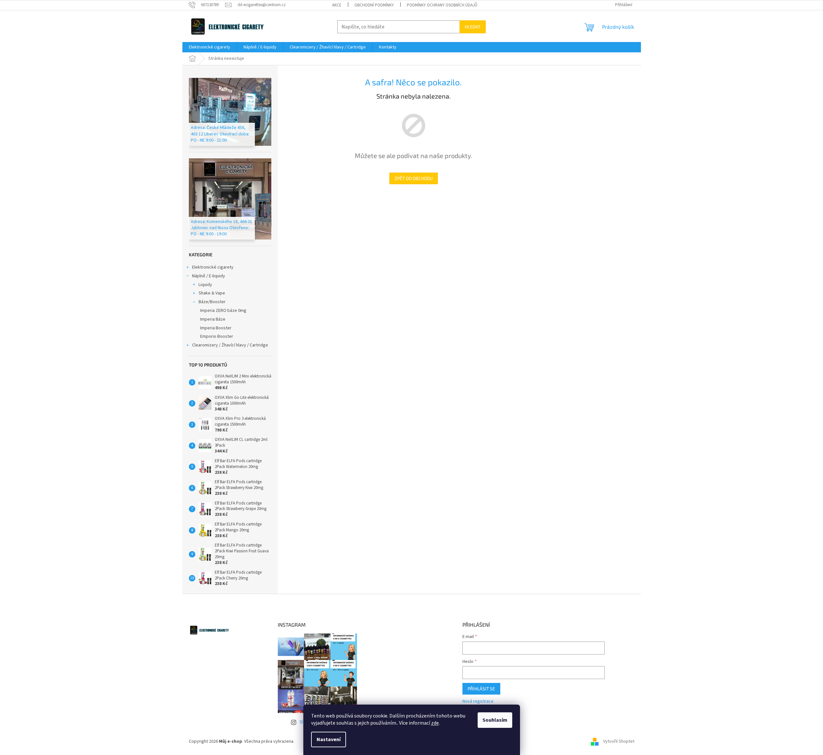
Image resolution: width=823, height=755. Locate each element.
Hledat (473, 26)
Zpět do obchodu (414, 178)
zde (435, 723)
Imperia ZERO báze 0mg (223, 310)
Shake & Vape (212, 293)
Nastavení (329, 739)
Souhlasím (494, 720)
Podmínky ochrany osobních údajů (442, 5)
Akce (336, 5)
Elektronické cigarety (212, 267)
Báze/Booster (212, 302)
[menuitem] (209, 47)
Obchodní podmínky (374, 5)
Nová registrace (477, 701)
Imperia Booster (216, 328)
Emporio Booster (216, 336)
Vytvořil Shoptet (618, 741)
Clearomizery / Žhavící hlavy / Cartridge (230, 345)
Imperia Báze (212, 319)
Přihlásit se (481, 688)
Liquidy (205, 285)
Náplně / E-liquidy (208, 276)
